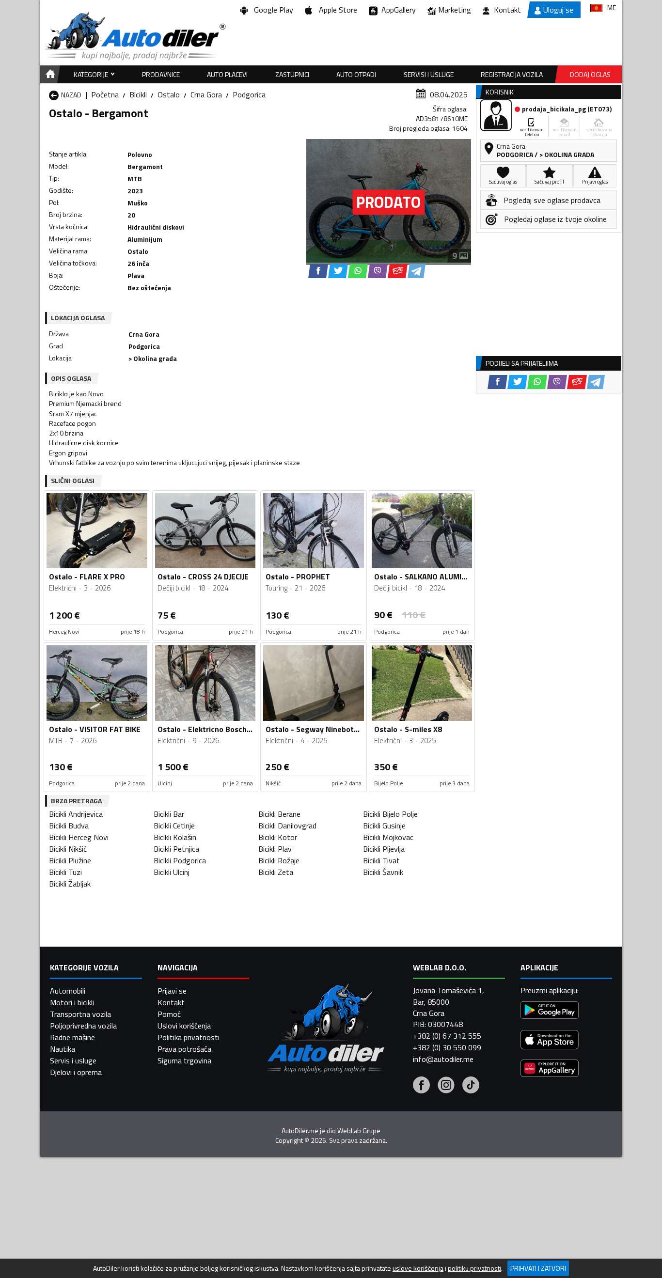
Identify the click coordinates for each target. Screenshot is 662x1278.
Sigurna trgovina (184, 1060)
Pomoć (169, 1014)
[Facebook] (421, 1086)
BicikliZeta (275, 872)
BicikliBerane (279, 814)
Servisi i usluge (429, 74)
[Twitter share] (338, 271)
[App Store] (549, 1041)
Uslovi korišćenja (184, 1025)
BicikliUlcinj (171, 872)
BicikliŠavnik (383, 872)
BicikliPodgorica (180, 860)
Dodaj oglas (590, 74)
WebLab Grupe (358, 1131)
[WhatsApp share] (358, 271)
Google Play (271, 10)
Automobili (67, 991)
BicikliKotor (277, 837)
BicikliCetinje (174, 825)
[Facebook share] (318, 271)
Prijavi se (172, 991)
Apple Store (336, 10)
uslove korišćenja (418, 1268)
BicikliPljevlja (384, 849)
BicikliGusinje (384, 825)
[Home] (48, 74)
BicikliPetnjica (176, 849)
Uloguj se (558, 10)
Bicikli (138, 94)
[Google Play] (549, 1011)
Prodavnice (161, 74)
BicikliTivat (381, 860)
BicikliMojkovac (388, 837)
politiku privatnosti (474, 1268)
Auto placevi (227, 74)
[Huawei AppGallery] (549, 1069)
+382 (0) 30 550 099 (447, 1047)
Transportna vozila (80, 1014)
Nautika (62, 1049)
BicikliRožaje (278, 860)
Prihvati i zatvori (538, 1268)
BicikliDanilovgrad (287, 825)
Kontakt (507, 10)
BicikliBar (169, 814)
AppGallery (397, 10)
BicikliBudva (69, 825)
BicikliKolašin (175, 837)
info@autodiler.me (443, 1059)
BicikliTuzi (65, 872)
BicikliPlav (275, 849)
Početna (105, 94)
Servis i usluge (73, 1060)
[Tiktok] (470, 1086)
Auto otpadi (356, 74)
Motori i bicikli (72, 1002)
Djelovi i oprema (76, 1072)
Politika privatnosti (189, 1037)
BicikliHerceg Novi (79, 837)
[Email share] (398, 271)
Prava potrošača (184, 1049)
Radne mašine (72, 1037)
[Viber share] (378, 271)
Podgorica (249, 94)
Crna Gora (206, 94)
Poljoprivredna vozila (83, 1025)
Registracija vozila (512, 74)
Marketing (454, 10)
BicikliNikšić (68, 849)
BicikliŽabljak (70, 883)
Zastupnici (292, 74)
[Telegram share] (417, 271)
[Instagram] (446, 1086)
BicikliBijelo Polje (390, 814)
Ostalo (169, 94)
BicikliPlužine (70, 860)
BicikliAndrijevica (76, 814)
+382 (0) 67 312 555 (447, 1036)
